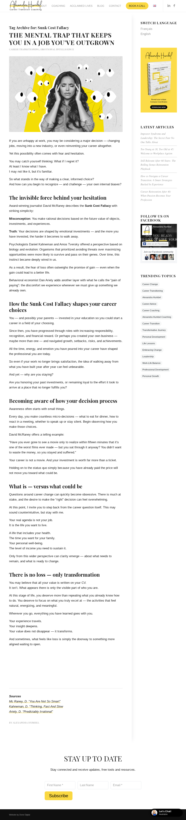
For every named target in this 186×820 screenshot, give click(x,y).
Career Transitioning (24, 49)
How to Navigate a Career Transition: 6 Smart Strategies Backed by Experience (156, 180)
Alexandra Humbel (26, 722)
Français (146, 29)
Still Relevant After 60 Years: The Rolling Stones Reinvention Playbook (158, 165)
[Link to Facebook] (174, 6)
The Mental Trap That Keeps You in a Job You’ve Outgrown (61, 39)
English (146, 34)
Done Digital (24, 815)
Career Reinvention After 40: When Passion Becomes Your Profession (156, 195)
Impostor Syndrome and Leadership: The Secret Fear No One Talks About (157, 138)
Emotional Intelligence (57, 49)
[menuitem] (29, 6)
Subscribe (58, 795)
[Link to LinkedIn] (168, 6)
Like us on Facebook (157, 244)
